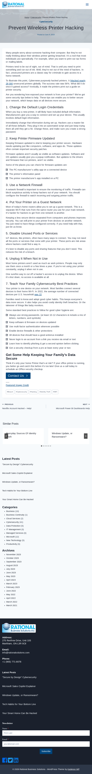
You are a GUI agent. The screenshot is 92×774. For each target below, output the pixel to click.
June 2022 (11, 591)
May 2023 (10, 576)
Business (10, 511)
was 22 (38, 294)
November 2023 (13, 554)
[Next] (86, 436)
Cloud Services (13, 518)
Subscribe (46, 751)
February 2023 (13, 587)
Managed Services (14, 533)
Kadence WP (74, 769)
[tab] (41, 446)
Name (5, 728)
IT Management (13, 529)
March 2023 (11, 583)
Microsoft (10, 537)
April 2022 (11, 598)
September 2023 (14, 562)
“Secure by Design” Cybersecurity (17, 464)
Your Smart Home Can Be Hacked (17, 499)
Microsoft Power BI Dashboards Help (73, 406)
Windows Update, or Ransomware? (18, 482)
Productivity (11, 544)
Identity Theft (45, 392)
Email (5, 739)
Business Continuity (15, 515)
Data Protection (13, 526)
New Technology (13, 540)
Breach (10, 392)
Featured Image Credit (17, 385)
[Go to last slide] (6, 436)
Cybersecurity (46, 22)
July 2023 (10, 569)
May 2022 (10, 594)
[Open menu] (87, 4)
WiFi (55, 392)
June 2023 (11, 572)
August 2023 (12, 565)
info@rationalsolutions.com (16, 652)
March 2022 (11, 602)
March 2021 (11, 605)
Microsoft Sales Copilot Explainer (17, 473)
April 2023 (11, 580)
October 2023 (12, 558)
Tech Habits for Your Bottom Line (17, 491)
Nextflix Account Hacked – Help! (17, 406)
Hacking (33, 392)
